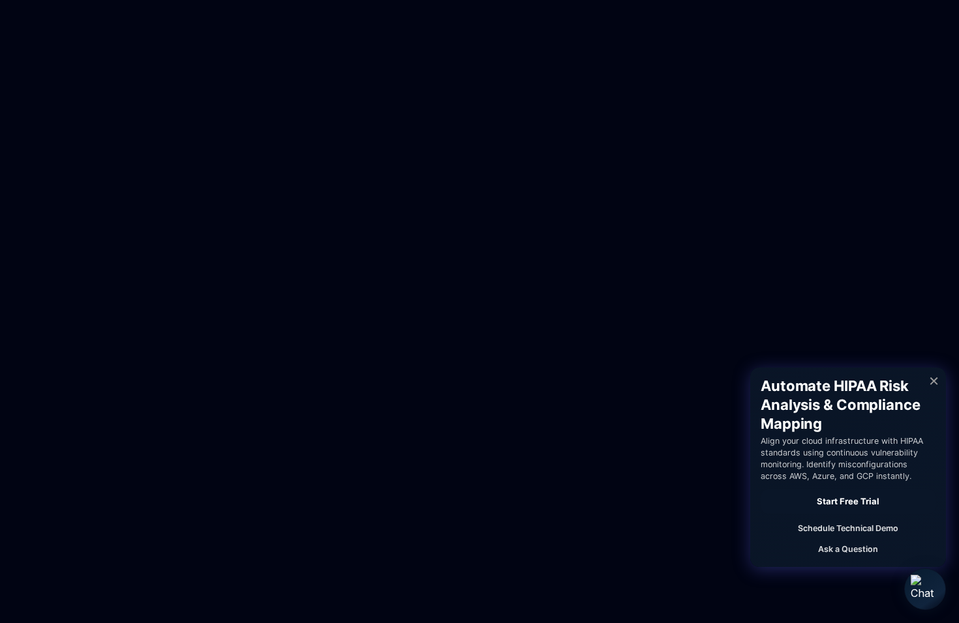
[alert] (848, 467)
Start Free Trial (848, 501)
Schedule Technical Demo (848, 528)
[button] (925, 589)
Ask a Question (848, 549)
